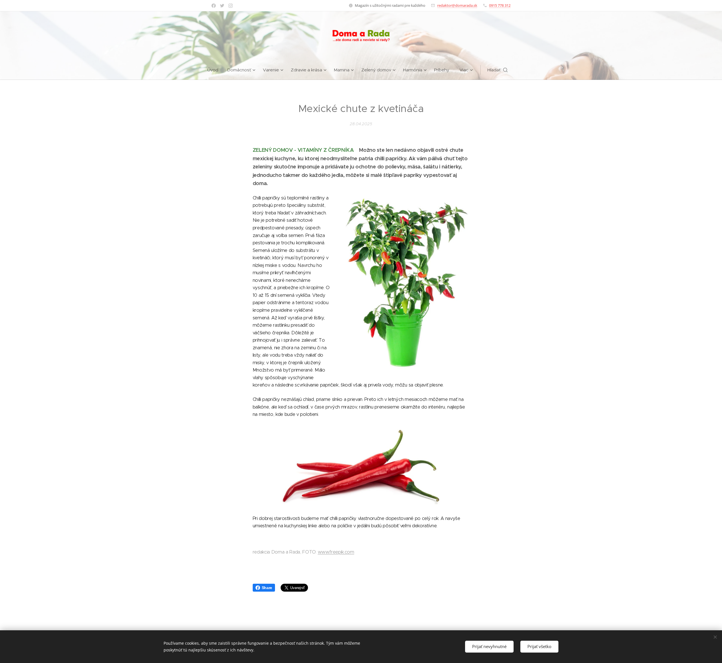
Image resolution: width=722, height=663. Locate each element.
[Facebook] (213, 5)
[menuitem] (215, 70)
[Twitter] (222, 5)
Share (267, 587)
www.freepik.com (336, 552)
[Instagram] (230, 5)
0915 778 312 (499, 5)
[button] (497, 70)
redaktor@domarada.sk (457, 5)
